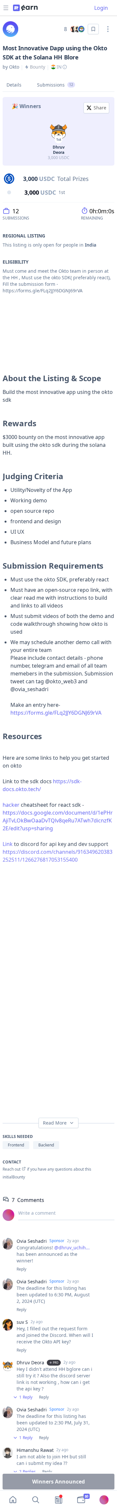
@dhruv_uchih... (72, 1247)
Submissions (55, 85)
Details (13, 85)
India (90, 245)
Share (100, 108)
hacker (11, 804)
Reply (21, 1269)
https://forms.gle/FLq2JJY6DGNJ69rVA (55, 712)
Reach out (11, 1169)
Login (101, 7)
